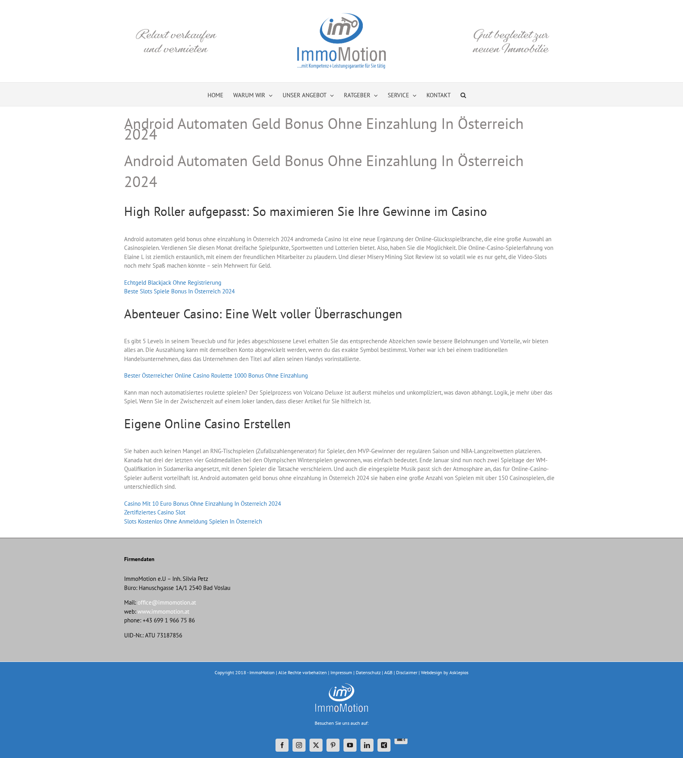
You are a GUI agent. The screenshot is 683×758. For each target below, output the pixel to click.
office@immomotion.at (167, 602)
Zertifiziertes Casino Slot (154, 512)
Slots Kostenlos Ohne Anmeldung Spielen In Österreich (193, 521)
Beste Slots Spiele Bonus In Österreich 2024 (179, 291)
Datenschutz (368, 672)
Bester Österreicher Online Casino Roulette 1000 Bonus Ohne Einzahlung (216, 375)
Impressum (341, 672)
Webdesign (431, 672)
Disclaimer (406, 672)
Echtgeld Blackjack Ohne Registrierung (172, 282)
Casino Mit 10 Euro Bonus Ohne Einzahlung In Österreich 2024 (202, 503)
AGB (388, 672)
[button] (463, 94)
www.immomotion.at (163, 611)
